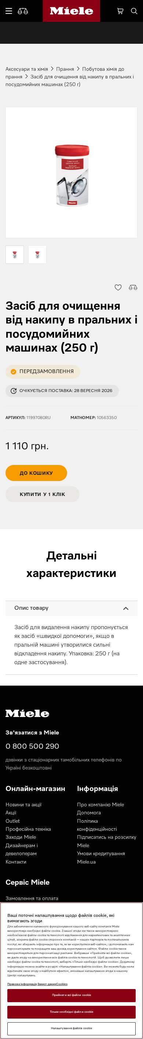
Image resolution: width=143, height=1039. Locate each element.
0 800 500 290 (32, 746)
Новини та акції (23, 804)
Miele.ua (86, 862)
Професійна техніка (28, 829)
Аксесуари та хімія (27, 69)
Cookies (61, 984)
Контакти (16, 862)
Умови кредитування (101, 853)
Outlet (13, 821)
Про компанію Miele (100, 804)
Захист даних (46, 984)
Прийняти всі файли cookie (71, 995)
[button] (117, 287)
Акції (11, 812)
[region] (71, 970)
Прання (65, 69)
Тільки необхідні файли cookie (71, 1012)
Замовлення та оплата (32, 898)
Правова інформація (22, 984)
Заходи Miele (21, 837)
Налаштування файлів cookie (71, 1028)
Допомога (89, 812)
